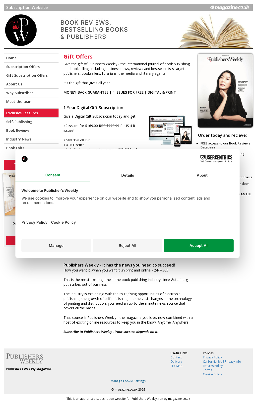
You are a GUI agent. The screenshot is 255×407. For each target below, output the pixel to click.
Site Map (177, 366)
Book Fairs (15, 147)
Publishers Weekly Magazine (29, 369)
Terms (207, 370)
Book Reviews (17, 130)
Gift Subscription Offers (27, 75)
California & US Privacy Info (222, 361)
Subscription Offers (23, 66)
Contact (176, 357)
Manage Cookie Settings (128, 381)
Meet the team (19, 101)
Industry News (18, 139)
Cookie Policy (212, 374)
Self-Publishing (19, 121)
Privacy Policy (212, 357)
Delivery (176, 361)
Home (11, 58)
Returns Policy (213, 366)
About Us (14, 84)
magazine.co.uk (126, 389)
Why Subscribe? (19, 92)
